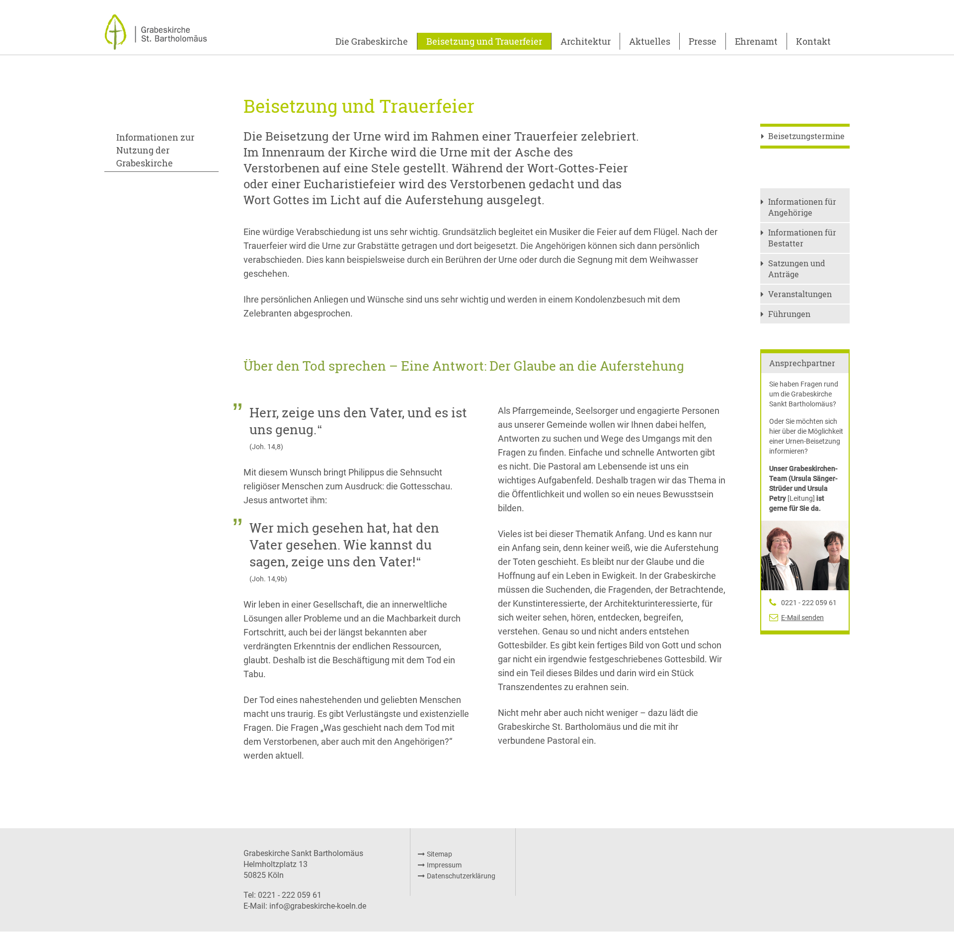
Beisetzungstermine (806, 136)
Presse (702, 41)
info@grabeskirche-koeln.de (317, 906)
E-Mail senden (802, 618)
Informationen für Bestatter (802, 237)
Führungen (789, 314)
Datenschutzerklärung (461, 876)
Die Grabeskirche (371, 41)
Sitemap (439, 854)
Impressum (444, 865)
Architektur (585, 41)
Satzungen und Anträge (796, 268)
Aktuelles (649, 41)
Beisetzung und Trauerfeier (484, 41)
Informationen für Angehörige (802, 207)
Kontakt (813, 41)
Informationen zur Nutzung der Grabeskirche (155, 150)
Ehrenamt (756, 41)
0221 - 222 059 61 (809, 603)
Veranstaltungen (800, 294)
